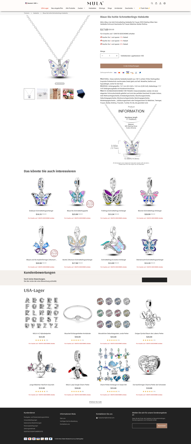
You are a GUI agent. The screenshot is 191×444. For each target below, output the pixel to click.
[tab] (56, 83)
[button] (29, 93)
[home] (95, 3)
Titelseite (26, 13)
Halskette (36, 13)
